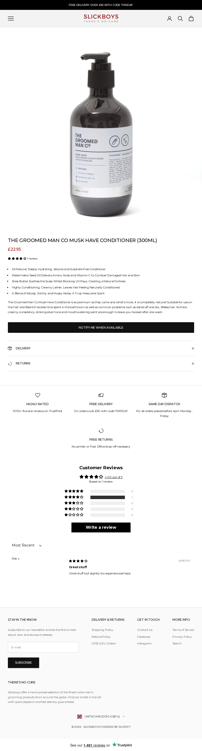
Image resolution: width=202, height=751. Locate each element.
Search (177, 643)
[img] (78, 561)
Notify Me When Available (101, 327)
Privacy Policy (182, 636)
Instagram (144, 643)
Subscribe (23, 662)
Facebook (143, 636)
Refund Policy (101, 636)
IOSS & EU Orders (104, 643)
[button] (17, 258)
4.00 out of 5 (113, 477)
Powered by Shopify (115, 727)
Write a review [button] (101, 527)
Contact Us (144, 630)
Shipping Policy (102, 630)
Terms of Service (183, 630)
